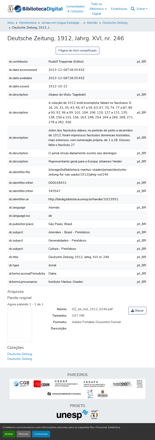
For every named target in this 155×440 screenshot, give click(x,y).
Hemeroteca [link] (28, 23)
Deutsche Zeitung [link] (115, 23)
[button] (38, 9)
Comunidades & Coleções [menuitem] (75, 8)
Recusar (23, 434)
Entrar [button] (141, 9)
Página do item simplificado (77, 50)
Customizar (41, 434)
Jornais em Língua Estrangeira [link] (61, 23)
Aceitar (9, 434)
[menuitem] (98, 9)
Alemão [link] (92, 23)
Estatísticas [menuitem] (119, 9)
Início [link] (10, 23)
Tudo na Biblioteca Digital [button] (97, 9)
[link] (137, 310)
